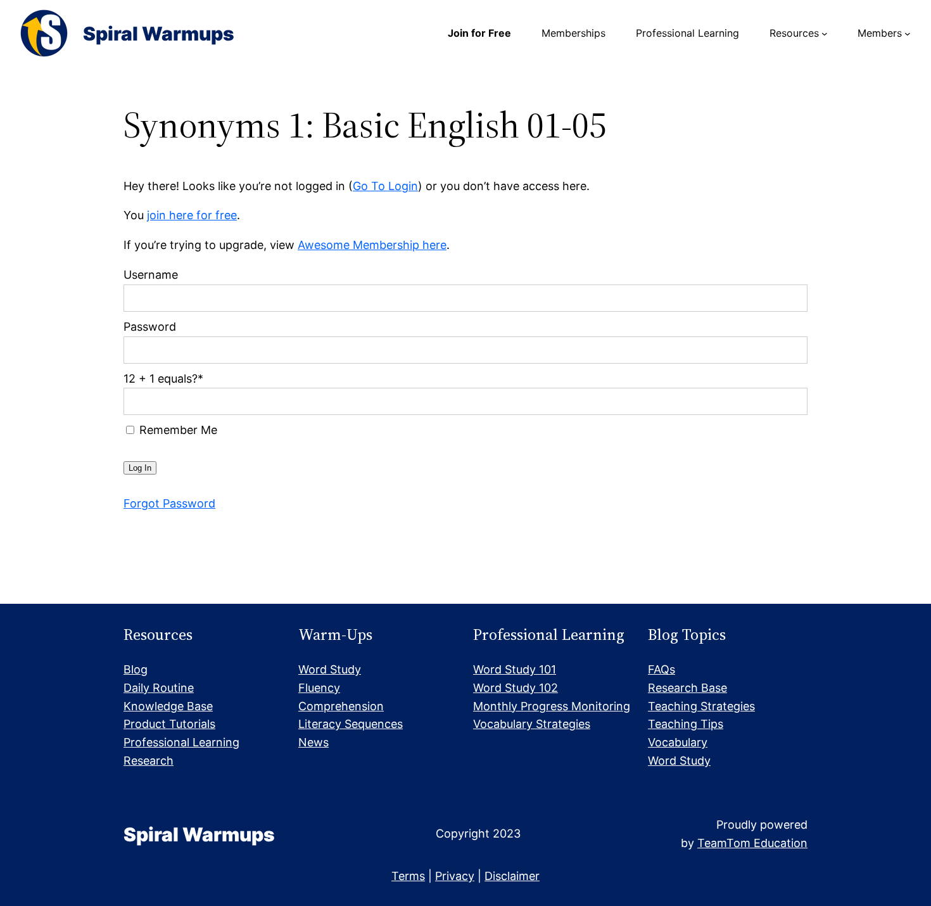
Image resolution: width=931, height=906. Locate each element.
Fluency (319, 687)
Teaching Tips (685, 724)
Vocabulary (677, 742)
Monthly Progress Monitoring (551, 706)
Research (149, 760)
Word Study (329, 669)
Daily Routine (159, 687)
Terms (408, 876)
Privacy (454, 876)
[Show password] (789, 350)
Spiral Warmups (158, 33)
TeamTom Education (752, 843)
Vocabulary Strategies (531, 724)
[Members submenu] (907, 33)
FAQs (661, 669)
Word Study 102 (515, 687)
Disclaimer (512, 876)
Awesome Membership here (372, 245)
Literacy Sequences (350, 724)
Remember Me (176, 430)
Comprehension (341, 706)
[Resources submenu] (824, 33)
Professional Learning (181, 742)
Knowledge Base (168, 706)
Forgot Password (169, 503)
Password (150, 326)
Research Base (687, 687)
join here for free (192, 215)
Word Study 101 (514, 669)
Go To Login (385, 186)
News (313, 742)
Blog (136, 669)
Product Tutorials (169, 724)
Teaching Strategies (701, 706)
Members (880, 33)
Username (151, 274)
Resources (794, 33)
